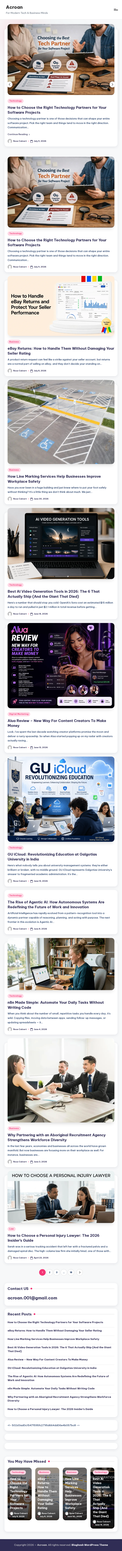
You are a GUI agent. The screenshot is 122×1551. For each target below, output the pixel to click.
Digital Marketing (18, 698)
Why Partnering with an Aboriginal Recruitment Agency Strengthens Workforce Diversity (59, 1383)
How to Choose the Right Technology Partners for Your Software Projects (55, 1306)
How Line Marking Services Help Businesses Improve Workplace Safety (53, 1323)
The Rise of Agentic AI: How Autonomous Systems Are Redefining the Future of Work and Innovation (58, 1362)
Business (14, 90)
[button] (19, 119)
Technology (15, 218)
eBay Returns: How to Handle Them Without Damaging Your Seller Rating (55, 1315)
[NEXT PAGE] (79, 1257)
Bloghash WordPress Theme (90, 1545)
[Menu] (116, 10)
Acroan (14, 7)
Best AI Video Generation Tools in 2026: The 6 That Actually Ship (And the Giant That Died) (59, 1333)
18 (71, 1257)
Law (11, 1213)
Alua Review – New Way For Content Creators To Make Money (48, 1344)
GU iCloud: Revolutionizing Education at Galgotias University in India (52, 1352)
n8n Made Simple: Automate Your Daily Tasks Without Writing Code (51, 1373)
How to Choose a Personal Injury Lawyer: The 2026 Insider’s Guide (50, 1393)
